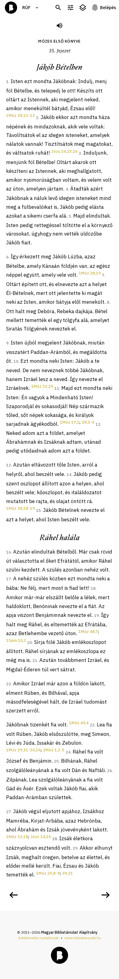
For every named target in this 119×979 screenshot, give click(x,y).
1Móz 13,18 (17, 836)
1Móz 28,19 (90, 273)
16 (8, 552)
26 (109, 770)
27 (8, 811)
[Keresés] (58, 7)
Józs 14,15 (41, 836)
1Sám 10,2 (16, 640)
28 (54, 838)
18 (93, 588)
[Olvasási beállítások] (70, 7)
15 (38, 510)
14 (69, 474)
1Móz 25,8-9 (48, 873)
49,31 (67, 873)
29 (75, 848)
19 (96, 615)
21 (34, 660)
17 (8, 579)
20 (29, 642)
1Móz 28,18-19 (20, 508)
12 (98, 424)
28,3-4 (88, 422)
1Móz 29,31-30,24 (23, 750)
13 (8, 465)
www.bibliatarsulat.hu (82, 937)
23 (92, 725)
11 (56, 388)
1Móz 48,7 (88, 631)
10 (15, 361)
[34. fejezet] (13, 895)
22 (8, 684)
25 (56, 761)
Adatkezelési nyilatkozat (38, 937)
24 (68, 752)
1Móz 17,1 (69, 422)
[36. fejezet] (105, 895)
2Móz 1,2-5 (53, 750)
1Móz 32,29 (42, 386)
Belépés (108, 7)
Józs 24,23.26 (64, 151)
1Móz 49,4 (78, 723)
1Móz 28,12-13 (20, 115)
